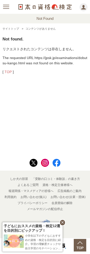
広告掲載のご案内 (70, 191)
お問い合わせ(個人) (33, 197)
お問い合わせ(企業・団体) (68, 197)
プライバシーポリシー (33, 203)
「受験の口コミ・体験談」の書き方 (56, 179)
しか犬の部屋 (19, 179)
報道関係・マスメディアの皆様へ (31, 191)
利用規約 (10, 197)
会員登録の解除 (62, 203)
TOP (8, 72)
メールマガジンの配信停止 (45, 209)
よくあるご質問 (28, 185)
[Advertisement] (45, 117)
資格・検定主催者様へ (57, 185)
